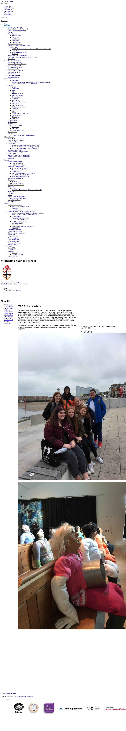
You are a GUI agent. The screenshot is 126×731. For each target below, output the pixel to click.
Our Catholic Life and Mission (17, 64)
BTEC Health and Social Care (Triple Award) (25, 148)
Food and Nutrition (17, 105)
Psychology (15, 117)
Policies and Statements (15, 44)
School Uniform (13, 236)
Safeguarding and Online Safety (17, 55)
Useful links (7, 246)
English (14, 87)
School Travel (12, 191)
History (14, 110)
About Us (7, 25)
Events (10, 195)
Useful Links (12, 248)
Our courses (11, 143)
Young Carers (12, 201)
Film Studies (15, 103)
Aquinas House (16, 35)
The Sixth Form (9, 137)
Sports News (15, 127)
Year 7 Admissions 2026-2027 (20, 175)
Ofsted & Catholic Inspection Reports (19, 45)
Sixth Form (11, 138)
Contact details (16, 171)
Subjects (10, 85)
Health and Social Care (18, 107)
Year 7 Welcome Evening (15, 183)
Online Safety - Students (15, 231)
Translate (18, 290)
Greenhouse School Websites (25, 696)
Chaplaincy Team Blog (15, 67)
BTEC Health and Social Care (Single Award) (25, 147)
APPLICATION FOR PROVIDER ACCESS (25, 215)
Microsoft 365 (8, 11)
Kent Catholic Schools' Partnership (18, 29)
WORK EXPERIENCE (19, 221)
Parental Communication (15, 161)
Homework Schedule (14, 241)
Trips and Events (17, 125)
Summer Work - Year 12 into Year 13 (19, 156)
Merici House (16, 39)
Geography (15, 108)
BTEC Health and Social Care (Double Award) (25, 145)
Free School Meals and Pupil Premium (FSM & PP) (27, 190)
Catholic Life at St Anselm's (12, 60)
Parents (6, 160)
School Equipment (13, 238)
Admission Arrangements (15, 166)
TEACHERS (16, 228)
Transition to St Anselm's (15, 178)
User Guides (11, 249)
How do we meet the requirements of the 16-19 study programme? (31, 82)
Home (6, 24)
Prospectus (11, 180)
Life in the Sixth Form (14, 150)
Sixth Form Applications (15, 142)
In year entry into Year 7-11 (20, 168)
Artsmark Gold (12, 132)
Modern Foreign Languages (20, 113)
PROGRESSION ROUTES (20, 218)
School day (11, 234)
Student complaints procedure (20, 206)
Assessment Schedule (14, 243)
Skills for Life (16, 100)
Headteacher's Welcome (15, 27)
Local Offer (15, 50)
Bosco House (16, 37)
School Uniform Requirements (17, 198)
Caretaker (14, 253)
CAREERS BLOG (17, 223)
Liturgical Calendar (13, 77)
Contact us (7, 14)
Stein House (15, 40)
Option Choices (12, 122)
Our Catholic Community (15, 70)
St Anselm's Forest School (15, 130)
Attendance (11, 193)
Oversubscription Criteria (19, 170)
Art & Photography (17, 95)
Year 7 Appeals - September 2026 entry (23, 173)
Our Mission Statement (14, 62)
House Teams (8, 6)
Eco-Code (15, 128)
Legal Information (11, 693)
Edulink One (8, 9)
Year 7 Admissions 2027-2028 (20, 176)
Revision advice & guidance (16, 233)
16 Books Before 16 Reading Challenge (23, 135)
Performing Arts (16, 115)
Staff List (10, 32)
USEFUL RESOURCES (19, 220)
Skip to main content (7, 1)
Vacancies (11, 251)
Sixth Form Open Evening (16, 140)
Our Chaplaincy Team (14, 65)
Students (6, 203)
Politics (14, 112)
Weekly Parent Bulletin (18, 165)
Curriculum (7, 79)
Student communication (15, 205)
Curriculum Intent (13, 80)
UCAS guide (12, 153)
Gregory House (16, 42)
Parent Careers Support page (16, 196)
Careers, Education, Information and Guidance (21, 211)
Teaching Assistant (17, 254)
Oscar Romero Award (14, 75)
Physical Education (17, 93)
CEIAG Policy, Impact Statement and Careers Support (27, 213)
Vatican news (12, 74)
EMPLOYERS (16, 224)
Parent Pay (7, 13)
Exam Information (13, 239)
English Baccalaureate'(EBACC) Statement (24, 83)
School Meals (12, 188)
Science (14, 90)
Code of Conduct (17, 210)
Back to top (4, 21)
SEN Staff (15, 54)
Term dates (11, 186)
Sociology (15, 118)
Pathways (11, 158)
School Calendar (9, 8)
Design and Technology (19, 102)
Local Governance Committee (17, 30)
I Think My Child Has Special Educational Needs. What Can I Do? (31, 49)
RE (13, 92)
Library (10, 133)
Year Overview (12, 120)
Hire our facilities (13, 256)
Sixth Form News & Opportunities (18, 152)
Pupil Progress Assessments (16, 185)
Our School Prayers (14, 72)
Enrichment (11, 123)
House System (12, 34)
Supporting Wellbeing (14, 200)
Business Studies (17, 97)
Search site (4, 700)
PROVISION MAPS (18, 216)
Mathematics (15, 88)
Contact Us (11, 59)
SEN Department (13, 47)
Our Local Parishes (13, 69)
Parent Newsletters (17, 163)
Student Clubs (12, 244)
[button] (8, 17)
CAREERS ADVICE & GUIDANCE (23, 226)
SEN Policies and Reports (19, 52)
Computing (15, 98)
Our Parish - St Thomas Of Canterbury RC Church (23, 57)
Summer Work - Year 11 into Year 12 (19, 155)
